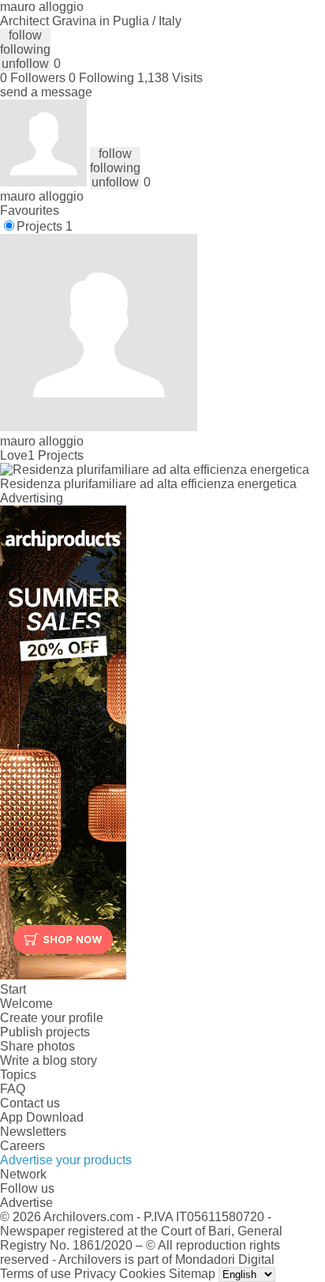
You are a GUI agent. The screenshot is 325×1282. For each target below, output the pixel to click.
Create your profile (51, 1017)
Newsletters (33, 1131)
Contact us (30, 1103)
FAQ (12, 1089)
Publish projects (45, 1032)
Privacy (95, 1273)
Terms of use (35, 1273)
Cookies (142, 1273)
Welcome (26, 1003)
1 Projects (56, 455)
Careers (22, 1145)
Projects (45, 226)
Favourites (29, 210)
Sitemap (192, 1273)
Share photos (37, 1046)
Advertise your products (66, 1160)
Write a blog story (48, 1060)
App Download (42, 1117)
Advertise (26, 1202)
